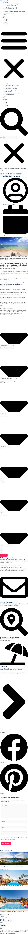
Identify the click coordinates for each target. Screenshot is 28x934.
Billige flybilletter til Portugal (11, 7)
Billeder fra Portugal (9, 13)
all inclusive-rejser (15, 284)
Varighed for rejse (4, 382)
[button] (14, 54)
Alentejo (20, 311)
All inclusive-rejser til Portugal (12, 3)
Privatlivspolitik (3, 917)
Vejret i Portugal (8, 10)
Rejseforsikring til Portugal (11, 8)
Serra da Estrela (3, 313)
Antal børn (2, 482)
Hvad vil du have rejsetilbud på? (7, 314)
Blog (4, 16)
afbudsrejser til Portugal (5, 286)
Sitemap (2, 919)
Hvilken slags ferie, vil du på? (6, 347)
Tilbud (4, 14)
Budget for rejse (3, 416)
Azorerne (17, 310)
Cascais (6, 311)
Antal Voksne (3, 449)
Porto (6, 22)
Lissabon (7, 23)
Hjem (1, 168)
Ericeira (15, 311)
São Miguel (22, 310)
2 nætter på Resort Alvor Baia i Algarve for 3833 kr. (11, 866)
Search (1, 137)
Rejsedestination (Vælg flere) (6, 308)
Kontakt (2, 924)
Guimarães (15, 313)
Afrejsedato (3, 381)
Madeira (6, 20)
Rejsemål (5, 17)
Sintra (10, 311)
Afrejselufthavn (3, 515)
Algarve (6, 19)
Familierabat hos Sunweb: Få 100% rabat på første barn (12, 911)
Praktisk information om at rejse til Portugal (15, 11)
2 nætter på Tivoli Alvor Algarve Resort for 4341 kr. (11, 885)
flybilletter (2, 284)
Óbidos (24, 311)
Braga (21, 313)
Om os (1, 922)
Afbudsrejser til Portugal (10, 5)
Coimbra (10, 313)
